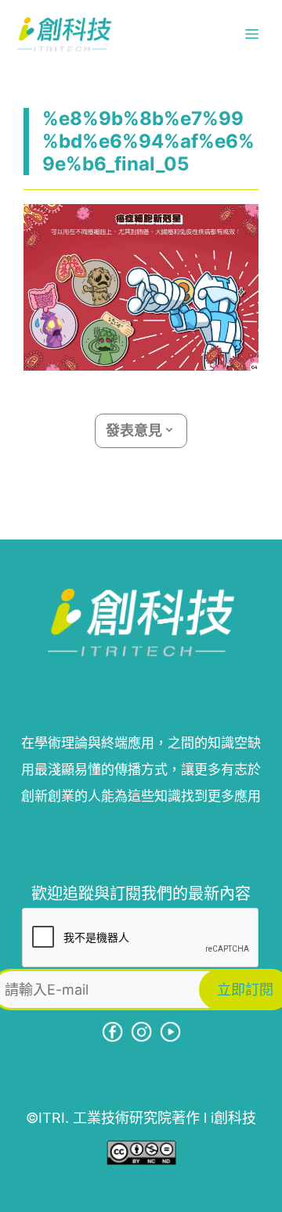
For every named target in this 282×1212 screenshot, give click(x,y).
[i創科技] (64, 34)
